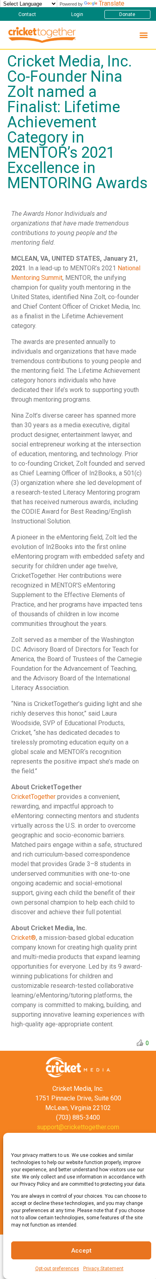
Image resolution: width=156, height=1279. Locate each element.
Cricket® (23, 937)
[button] (27, 14)
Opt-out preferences (57, 1268)
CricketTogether (33, 796)
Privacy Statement (103, 1268)
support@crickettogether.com (78, 1127)
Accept (81, 1250)
